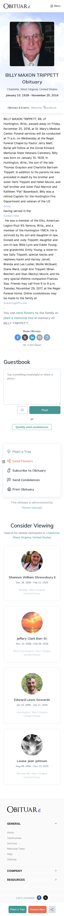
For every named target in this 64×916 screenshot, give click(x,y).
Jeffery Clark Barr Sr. (32, 638)
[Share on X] (25, 337)
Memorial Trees (16, 848)
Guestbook (50, 107)
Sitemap (12, 859)
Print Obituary (23, 489)
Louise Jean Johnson (32, 761)
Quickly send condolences (32, 427)
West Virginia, (22, 537)
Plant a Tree (17, 909)
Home (10, 832)
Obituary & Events (18, 107)
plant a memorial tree (19, 318)
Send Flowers (22, 461)
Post (45, 410)
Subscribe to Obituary (29, 470)
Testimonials (14, 837)
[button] (32, 823)
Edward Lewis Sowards (32, 700)
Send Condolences (26, 480)
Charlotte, (53, 533)
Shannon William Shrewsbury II (32, 577)
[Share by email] (39, 337)
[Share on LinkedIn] (32, 337)
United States (42, 537)
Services (12, 843)
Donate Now (37, 909)
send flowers (25, 313)
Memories (36, 107)
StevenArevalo (32, 507)
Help (9, 853)
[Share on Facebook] (18, 337)
